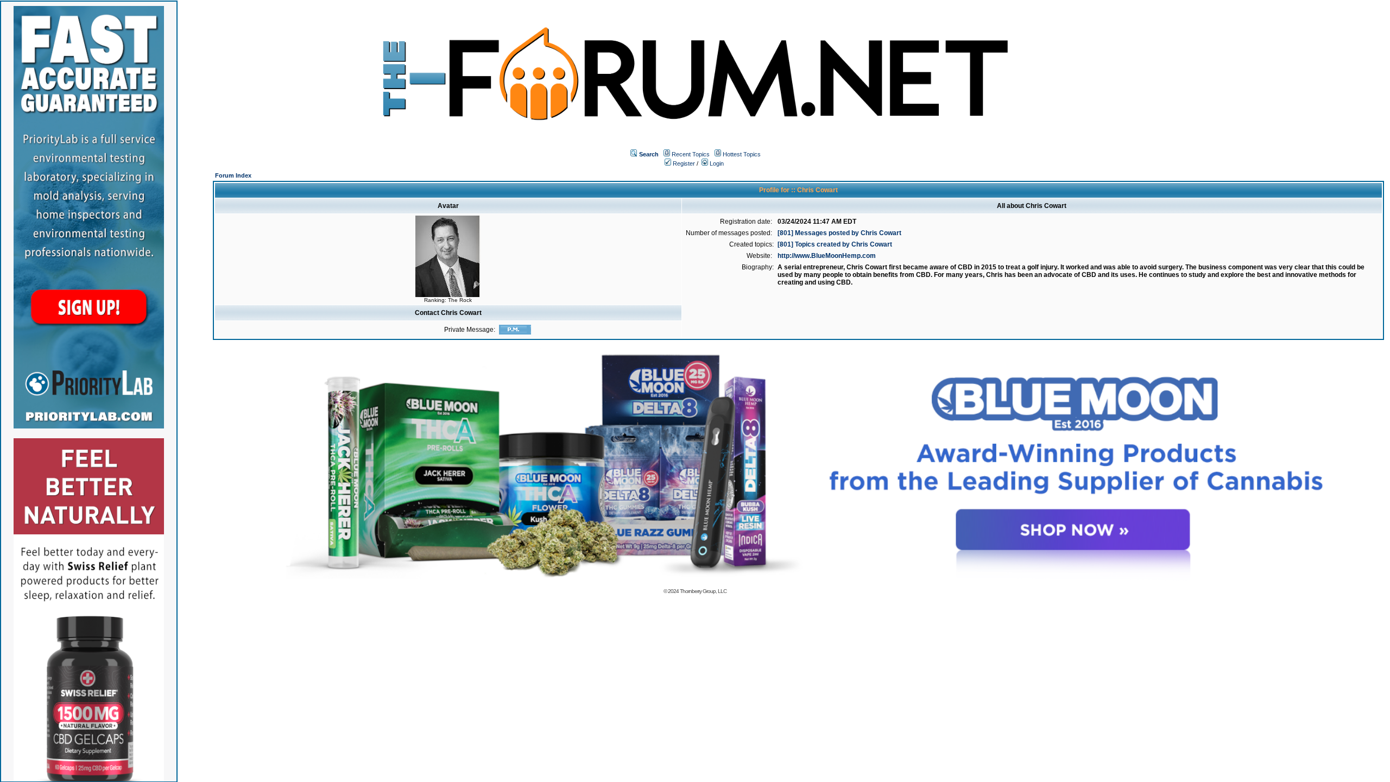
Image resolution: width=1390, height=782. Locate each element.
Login (716, 163)
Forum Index (233, 175)
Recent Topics (691, 154)
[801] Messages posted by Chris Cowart (839, 233)
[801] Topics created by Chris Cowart (835, 244)
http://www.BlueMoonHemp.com (827, 256)
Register (683, 163)
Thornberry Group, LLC (703, 591)
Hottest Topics (742, 154)
